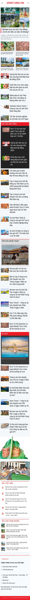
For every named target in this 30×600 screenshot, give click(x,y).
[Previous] (1, 254)
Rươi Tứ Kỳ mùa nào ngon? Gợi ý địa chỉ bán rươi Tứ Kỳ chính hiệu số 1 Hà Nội (16, 501)
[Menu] (2, 3)
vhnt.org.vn (15, 3)
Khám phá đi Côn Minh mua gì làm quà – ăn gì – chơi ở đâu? (16, 514)
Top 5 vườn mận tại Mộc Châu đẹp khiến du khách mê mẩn (15, 494)
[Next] (29, 254)
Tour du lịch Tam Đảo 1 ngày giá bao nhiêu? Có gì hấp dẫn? (15, 508)
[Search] (28, 2)
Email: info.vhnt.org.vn (9, 583)
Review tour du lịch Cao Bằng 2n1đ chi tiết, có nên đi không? (16, 488)
